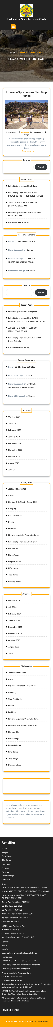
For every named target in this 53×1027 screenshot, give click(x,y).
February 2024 (14, 430)
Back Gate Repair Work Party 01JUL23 (18, 913)
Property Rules (14, 561)
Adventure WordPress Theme (27, 1021)
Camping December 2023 (13, 933)
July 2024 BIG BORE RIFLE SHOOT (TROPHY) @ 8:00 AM (26, 891)
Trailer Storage (8, 875)
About (11, 495)
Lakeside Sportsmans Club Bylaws (22, 186)
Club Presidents (14, 515)
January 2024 (14, 437)
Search (26, 160)
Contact (29, 250)
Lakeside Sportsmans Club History (22, 542)
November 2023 (15, 450)
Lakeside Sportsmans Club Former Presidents (21, 964)
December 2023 (15, 443)
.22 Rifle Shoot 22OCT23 (25, 241)
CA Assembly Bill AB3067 (12, 976)
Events (11, 522)
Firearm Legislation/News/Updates (23, 535)
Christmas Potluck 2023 (11, 921)
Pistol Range (7, 856)
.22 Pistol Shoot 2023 (17, 489)
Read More (26, 151)
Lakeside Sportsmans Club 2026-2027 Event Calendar (25, 887)
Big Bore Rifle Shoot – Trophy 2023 (22, 502)
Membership (13, 548)
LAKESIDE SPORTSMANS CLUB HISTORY (19, 960)
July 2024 (12, 423)
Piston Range (13, 555)
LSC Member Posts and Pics (13, 926)
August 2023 (13, 463)
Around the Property (10, 929)
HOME (4, 849)
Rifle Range (13, 568)
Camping (12, 508)
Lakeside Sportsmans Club (26, 19)
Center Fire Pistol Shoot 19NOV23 (15, 902)
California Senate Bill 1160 (19, 222)
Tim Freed (25, 132)
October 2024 (14, 417)
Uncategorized (14, 581)
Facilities (12, 528)
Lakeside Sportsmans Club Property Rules (19, 953)
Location (5, 949)
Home (13, 52)
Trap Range (13, 575)
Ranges (5, 852)
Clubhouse (6, 879)
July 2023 (12, 469)
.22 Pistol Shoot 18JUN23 (12, 910)
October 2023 (14, 456)
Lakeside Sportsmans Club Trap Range (26, 93)
